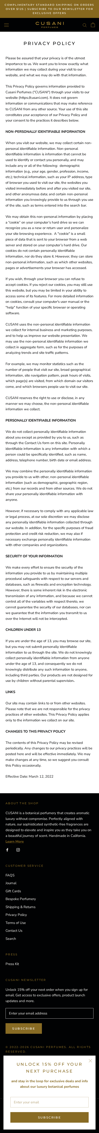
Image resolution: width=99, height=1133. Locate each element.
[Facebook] (7, 850)
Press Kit (12, 964)
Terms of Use (16, 923)
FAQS (10, 875)
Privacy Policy (16, 914)
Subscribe (49, 1117)
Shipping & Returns (20, 907)
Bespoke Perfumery (21, 899)
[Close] (90, 1060)
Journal (11, 883)
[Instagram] (18, 850)
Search (11, 938)
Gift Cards (13, 891)
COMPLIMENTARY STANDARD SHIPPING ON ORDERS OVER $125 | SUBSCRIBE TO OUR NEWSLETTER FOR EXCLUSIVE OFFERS (49, 9)
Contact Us (14, 930)
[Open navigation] (6, 24)
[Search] (85, 25)
